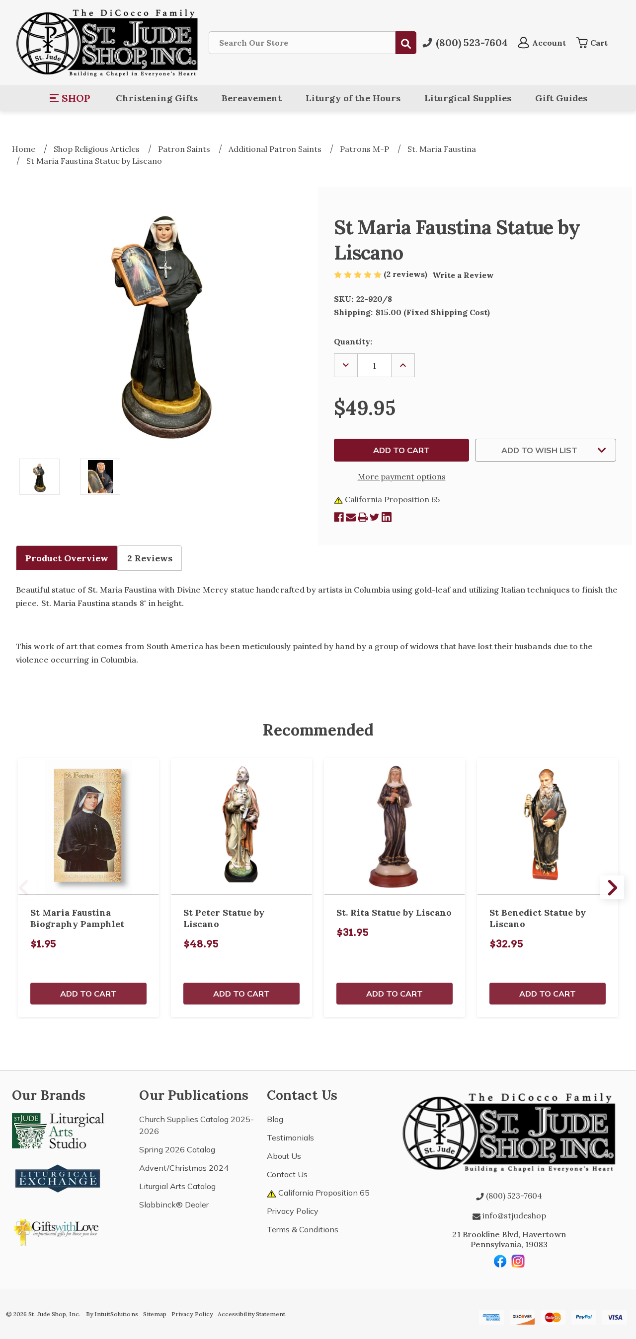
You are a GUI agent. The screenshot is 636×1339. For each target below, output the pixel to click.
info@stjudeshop (513, 1215)
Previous (24, 887)
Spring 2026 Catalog (177, 1149)
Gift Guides (561, 98)
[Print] (363, 517)
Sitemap (154, 1314)
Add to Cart (88, 994)
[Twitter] (375, 517)
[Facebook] (339, 517)
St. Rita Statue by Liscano (394, 912)
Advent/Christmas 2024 (184, 1168)
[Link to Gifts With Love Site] (58, 1230)
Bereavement (252, 98)
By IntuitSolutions (112, 1314)
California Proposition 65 (391, 499)
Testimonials (290, 1137)
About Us (284, 1156)
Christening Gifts (157, 98)
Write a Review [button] (463, 275)
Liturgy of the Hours (353, 98)
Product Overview (66, 558)
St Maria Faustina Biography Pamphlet (77, 918)
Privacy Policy (292, 1211)
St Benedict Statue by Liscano (537, 918)
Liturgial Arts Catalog (177, 1186)
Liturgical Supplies (467, 98)
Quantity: (353, 341)
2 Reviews (149, 558)
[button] (70, 98)
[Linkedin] (387, 517)
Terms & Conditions (302, 1229)
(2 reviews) (406, 274)
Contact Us (287, 1174)
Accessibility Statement (251, 1314)
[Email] (351, 517)
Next (612, 887)
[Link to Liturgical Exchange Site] (58, 1177)
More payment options (402, 476)
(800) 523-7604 (513, 1196)
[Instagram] (518, 1261)
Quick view (88, 826)
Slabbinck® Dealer (174, 1204)
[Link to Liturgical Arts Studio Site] (58, 1130)
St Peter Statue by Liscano (223, 918)
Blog (275, 1119)
